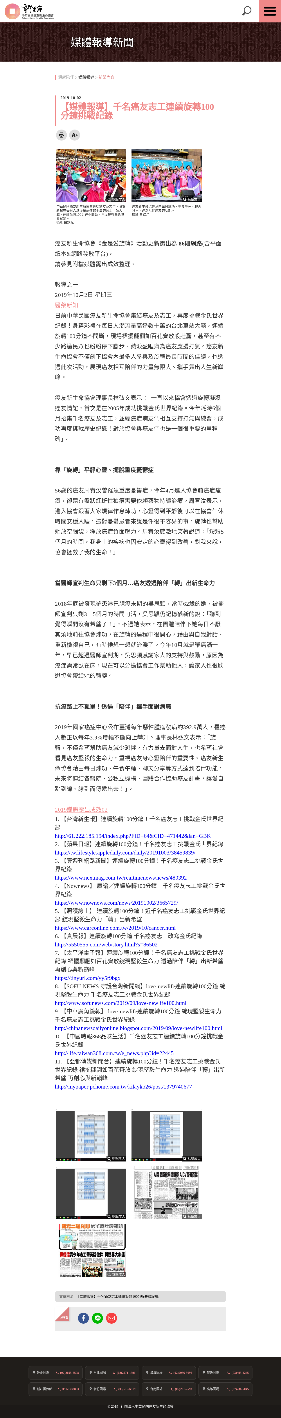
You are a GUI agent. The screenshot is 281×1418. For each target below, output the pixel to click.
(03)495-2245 (240, 1372)
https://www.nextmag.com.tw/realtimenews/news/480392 (121, 878)
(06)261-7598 (183, 1389)
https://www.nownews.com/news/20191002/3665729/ (116, 903)
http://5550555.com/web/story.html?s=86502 (106, 944)
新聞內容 (106, 77)
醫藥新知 (66, 305)
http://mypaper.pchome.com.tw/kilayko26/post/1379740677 (123, 1086)
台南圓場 (156, 1389)
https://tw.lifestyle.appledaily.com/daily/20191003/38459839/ (125, 852)
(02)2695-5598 (69, 1372)
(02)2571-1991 (126, 1372)
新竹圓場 (100, 1389)
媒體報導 (86, 77)
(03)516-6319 (126, 1389)
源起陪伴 (66, 77)
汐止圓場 (43, 1372)
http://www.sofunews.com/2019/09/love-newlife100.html (120, 1003)
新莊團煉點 (44, 1389)
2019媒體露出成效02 (81, 810)
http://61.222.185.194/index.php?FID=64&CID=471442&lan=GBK (133, 836)
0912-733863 (70, 1389)
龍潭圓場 (213, 1372)
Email (111, 1318)
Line (97, 1318)
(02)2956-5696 (182, 1372)
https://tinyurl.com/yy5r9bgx (88, 978)
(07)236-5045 (240, 1389)
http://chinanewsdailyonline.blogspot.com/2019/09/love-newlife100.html (138, 1028)
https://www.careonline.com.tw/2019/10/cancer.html (115, 928)
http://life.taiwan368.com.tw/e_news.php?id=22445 (114, 1053)
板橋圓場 (156, 1372)
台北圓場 (100, 1372)
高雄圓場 (213, 1389)
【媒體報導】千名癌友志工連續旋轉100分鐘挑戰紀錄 (117, 1296)
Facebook (83, 1318)
